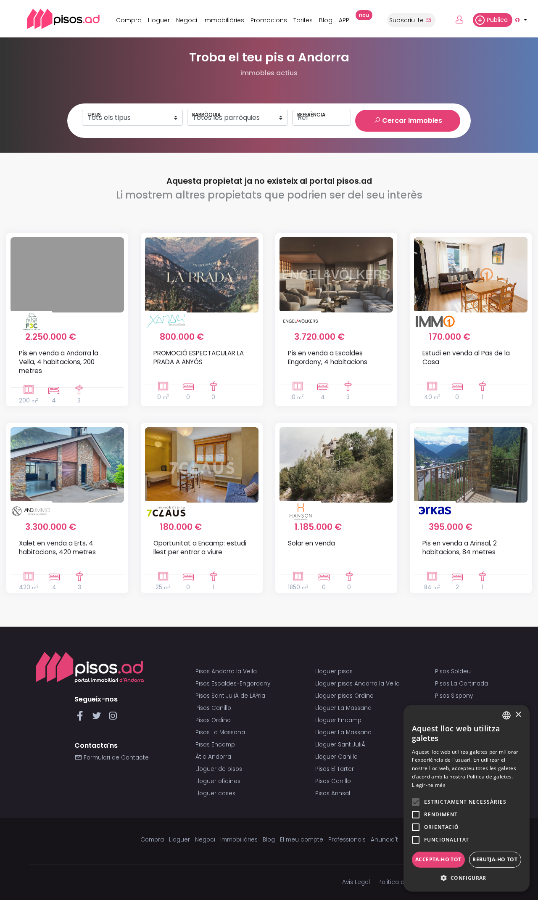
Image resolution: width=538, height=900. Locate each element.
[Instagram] (113, 718)
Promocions (269, 20)
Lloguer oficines (217, 781)
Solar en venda (311, 543)
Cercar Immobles (411, 120)
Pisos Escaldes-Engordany (232, 684)
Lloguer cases (215, 793)
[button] (466, 878)
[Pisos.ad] (90, 667)
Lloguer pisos (334, 671)
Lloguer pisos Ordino (344, 696)
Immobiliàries (223, 20)
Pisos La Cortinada (461, 684)
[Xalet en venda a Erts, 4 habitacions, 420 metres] (67, 464)
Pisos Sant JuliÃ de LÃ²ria (230, 696)
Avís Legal (356, 882)
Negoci (186, 20)
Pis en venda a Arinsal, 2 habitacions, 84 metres (459, 547)
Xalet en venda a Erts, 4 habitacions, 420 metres (57, 547)
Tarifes (303, 20)
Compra (129, 20)
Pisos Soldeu (453, 671)
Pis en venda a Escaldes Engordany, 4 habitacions (327, 357)
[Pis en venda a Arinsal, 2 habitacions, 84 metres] (470, 464)
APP (346, 18)
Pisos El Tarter (334, 769)
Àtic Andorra (213, 757)
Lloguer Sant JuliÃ (341, 745)
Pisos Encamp (215, 745)
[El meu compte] (463, 20)
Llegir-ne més (429, 785)
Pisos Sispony (454, 696)
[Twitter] (98, 718)
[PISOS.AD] (54, 18)
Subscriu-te (407, 20)
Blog (325, 20)
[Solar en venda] (336, 464)
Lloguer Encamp (338, 720)
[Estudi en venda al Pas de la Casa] (470, 274)
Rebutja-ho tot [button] (494, 859)
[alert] (467, 798)
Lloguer (159, 20)
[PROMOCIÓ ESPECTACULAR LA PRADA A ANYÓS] (201, 274)
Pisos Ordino (213, 720)
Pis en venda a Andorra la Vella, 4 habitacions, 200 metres (58, 362)
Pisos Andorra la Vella (226, 671)
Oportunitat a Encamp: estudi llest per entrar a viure (199, 547)
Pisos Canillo (213, 708)
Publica (497, 20)
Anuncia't (384, 840)
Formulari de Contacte (115, 758)
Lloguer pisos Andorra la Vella (357, 684)
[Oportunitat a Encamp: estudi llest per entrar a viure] (201, 464)
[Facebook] (81, 718)
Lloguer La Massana (343, 708)
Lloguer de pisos (218, 769)
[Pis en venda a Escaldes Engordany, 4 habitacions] (336, 274)
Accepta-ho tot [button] (438, 859)
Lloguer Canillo (336, 757)
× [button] (518, 715)
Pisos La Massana (220, 732)
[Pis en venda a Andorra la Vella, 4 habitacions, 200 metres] (67, 274)
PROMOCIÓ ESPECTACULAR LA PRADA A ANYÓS (198, 357)
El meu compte (301, 840)
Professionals (347, 840)
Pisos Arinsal (332, 793)
